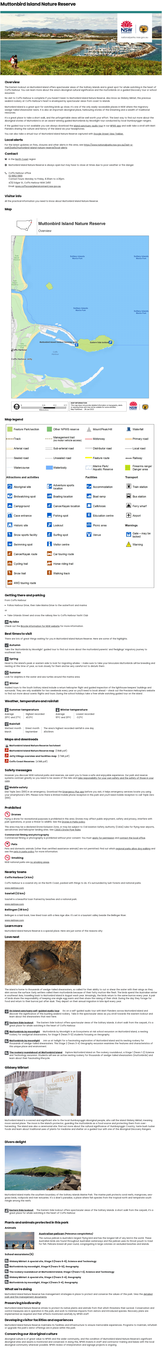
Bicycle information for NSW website (40, 626)
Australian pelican (51, 1233)
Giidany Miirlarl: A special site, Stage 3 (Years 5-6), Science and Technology (52, 1261)
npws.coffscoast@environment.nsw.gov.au (38, 186)
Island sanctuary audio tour (88, 125)
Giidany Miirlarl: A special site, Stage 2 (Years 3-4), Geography (45, 1277)
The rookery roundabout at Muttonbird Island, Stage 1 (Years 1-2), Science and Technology (61, 1271)
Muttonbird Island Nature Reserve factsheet (35, 745)
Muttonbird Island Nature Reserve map (38, 750)
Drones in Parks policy (73, 821)
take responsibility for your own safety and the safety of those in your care (79, 780)
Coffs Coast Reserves (28, 761)
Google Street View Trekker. (108, 133)
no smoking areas (39, 862)
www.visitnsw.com (14, 888)
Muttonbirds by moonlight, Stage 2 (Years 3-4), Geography (43, 1282)
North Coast (21, 159)
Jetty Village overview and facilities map (39, 756)
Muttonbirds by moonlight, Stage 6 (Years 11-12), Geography (44, 1266)
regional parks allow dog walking (133, 848)
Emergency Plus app (73, 791)
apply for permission (103, 837)
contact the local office (132, 837)
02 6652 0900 (15, 175)
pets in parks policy (24, 851)
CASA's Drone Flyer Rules (67, 829)
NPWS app (115, 125)
